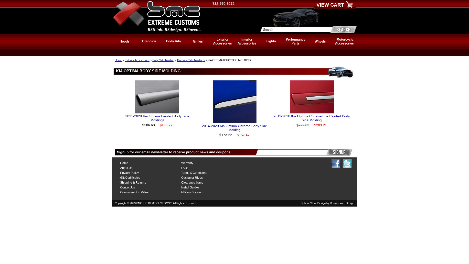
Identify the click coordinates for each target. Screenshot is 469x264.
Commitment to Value (134, 192)
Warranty (187, 163)
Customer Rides (192, 177)
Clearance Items (192, 182)
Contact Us (127, 187)
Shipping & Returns (133, 182)
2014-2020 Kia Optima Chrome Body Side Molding (234, 128)
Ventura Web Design (342, 203)
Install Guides (190, 187)
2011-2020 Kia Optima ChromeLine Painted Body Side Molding (312, 118)
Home (118, 60)
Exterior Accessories (137, 60)
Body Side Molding (163, 60)
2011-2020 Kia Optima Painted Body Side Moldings (157, 118)
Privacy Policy (129, 173)
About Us (126, 168)
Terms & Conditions (194, 173)
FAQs (184, 168)
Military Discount (192, 192)
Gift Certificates (130, 177)
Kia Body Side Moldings (191, 60)
